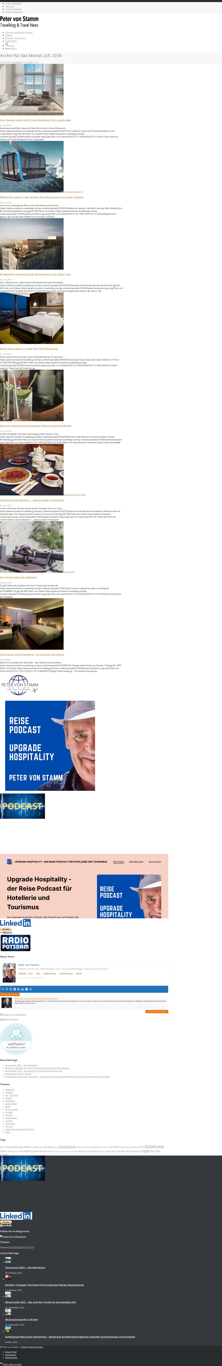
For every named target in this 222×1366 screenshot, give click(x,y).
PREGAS (4, 1019)
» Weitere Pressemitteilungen (157, 1011)
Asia (26, 1146)
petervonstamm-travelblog (10, 994)
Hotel (150, 1146)
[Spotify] (26, 989)
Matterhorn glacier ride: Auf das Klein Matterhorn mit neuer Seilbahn (42, 197)
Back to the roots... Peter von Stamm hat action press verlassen (36, 998)
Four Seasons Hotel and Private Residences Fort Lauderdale (35, 120)
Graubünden (125, 1147)
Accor (2, 1147)
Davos (55, 1147)
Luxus (35, 1151)
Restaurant (103, 1151)
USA (152, 1151)
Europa (83, 1147)
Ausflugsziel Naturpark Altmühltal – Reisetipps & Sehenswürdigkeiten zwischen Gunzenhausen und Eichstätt (57, 1076)
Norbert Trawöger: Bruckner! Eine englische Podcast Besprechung (37, 1068)
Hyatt (3, 1150)
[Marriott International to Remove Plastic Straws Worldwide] (32, 420)
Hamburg (134, 1147)
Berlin (35, 1147)
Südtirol (9, 1120)
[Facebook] (6, 989)
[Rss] (18, 989)
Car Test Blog (11, 1095)
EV (88, 1147)
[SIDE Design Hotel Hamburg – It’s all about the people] (32, 649)
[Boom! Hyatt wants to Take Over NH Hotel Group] (32, 343)
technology (136, 1151)
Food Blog (10, 1101)
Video (8, 1132)
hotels (159, 1146)
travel (145, 1151)
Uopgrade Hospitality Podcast (19, 1129)
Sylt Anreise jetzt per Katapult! (18, 577)
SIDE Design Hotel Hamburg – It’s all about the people (32, 654)
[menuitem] (86, 32)
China (50, 1146)
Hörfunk (10, 1151)
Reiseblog (88, 1151)
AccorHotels (12, 1146)
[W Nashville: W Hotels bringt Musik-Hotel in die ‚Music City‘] (32, 268)
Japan (15, 1151)
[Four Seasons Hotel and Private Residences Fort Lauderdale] (32, 114)
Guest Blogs (11, 1103)
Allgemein (10, 1089)
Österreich (4, 1154)
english (8, 1098)
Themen (4, 1247)
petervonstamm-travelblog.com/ (31, 977)
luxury (28, 1151)
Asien (31, 1147)
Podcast (9, 1112)
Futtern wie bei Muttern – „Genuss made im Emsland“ (32, 500)
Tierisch (9, 1126)
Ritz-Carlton (112, 1151)
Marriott (43, 1151)
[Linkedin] (22, 989)
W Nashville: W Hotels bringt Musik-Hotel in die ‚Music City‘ (35, 274)
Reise (81, 1151)
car (40, 1147)
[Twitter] (2, 989)
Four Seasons (95, 1147)
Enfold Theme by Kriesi (32, 1347)
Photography (11, 1109)
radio (76, 1151)
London (21, 1151)
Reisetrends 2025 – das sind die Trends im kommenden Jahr (33, 1071)
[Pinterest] (14, 989)
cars (44, 1146)
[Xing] (30, 989)
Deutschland (67, 1146)
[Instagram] (10, 989)
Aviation (9, 1092)
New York (50, 1151)
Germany (114, 1146)
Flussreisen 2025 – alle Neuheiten (21, 1065)
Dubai (78, 1147)
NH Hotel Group (60, 1151)
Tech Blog (10, 1123)
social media (11, 1118)
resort (95, 1151)
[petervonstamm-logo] (19, 27)
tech (128, 1150)
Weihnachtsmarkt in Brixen (18, 1073)
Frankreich (105, 1147)
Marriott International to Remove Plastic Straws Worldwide (35, 425)
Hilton (142, 1146)
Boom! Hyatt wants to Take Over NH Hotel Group (29, 348)
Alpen (21, 1147)
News (8, 1106)
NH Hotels (70, 1151)
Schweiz (9, 1115)
